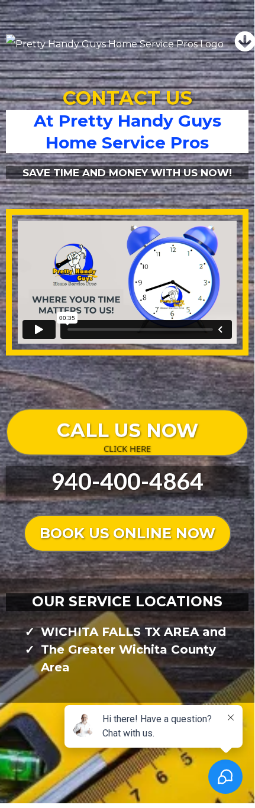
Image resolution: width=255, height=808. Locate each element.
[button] (244, 43)
